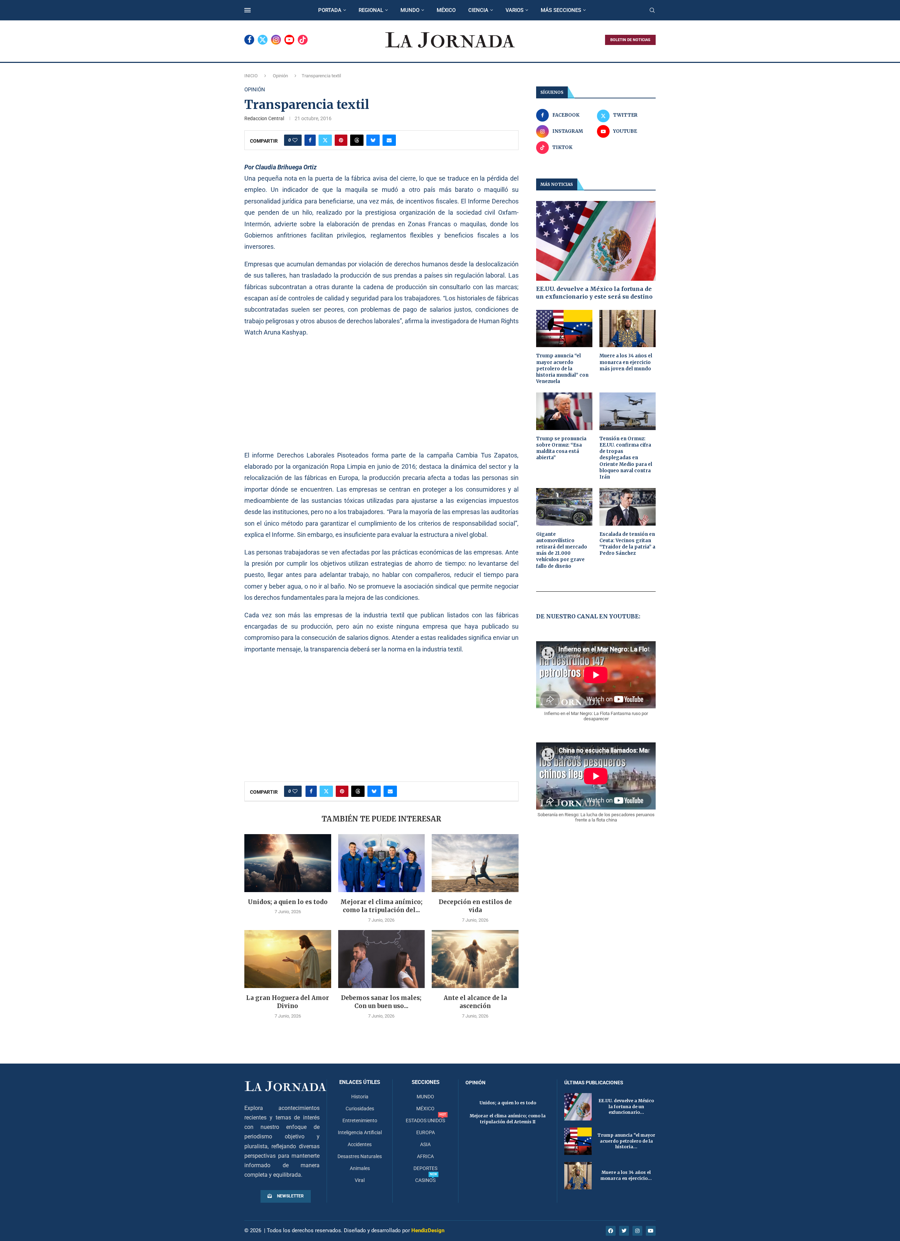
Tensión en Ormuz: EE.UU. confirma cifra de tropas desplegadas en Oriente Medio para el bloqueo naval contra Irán (625, 458)
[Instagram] (276, 40)
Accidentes (360, 1144)
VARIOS (514, 10)
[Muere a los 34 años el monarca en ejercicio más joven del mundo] (627, 328)
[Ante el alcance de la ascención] (475, 959)
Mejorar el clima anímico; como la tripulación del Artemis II (508, 1118)
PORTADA (329, 10)
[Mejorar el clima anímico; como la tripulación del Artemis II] (381, 863)
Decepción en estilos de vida (475, 906)
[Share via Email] (389, 140)
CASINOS (425, 1180)
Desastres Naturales (360, 1156)
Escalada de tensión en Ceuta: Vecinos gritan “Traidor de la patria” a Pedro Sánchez (627, 544)
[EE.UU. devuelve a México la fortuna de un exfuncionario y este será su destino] (596, 241)
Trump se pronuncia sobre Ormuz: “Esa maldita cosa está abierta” (561, 448)
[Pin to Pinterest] (341, 140)
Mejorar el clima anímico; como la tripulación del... (381, 906)
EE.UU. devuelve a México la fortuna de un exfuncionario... (626, 1106)
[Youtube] (289, 40)
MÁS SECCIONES (561, 10)
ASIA (425, 1144)
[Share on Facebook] (310, 140)
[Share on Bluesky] (373, 140)
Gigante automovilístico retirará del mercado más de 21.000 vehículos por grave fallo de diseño (561, 550)
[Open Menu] (247, 10)
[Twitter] (263, 40)
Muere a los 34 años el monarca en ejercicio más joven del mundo (625, 362)
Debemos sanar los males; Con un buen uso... (381, 1002)
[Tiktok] (303, 40)
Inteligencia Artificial (360, 1132)
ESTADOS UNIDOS (425, 1120)
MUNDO (409, 10)
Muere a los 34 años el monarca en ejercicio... (626, 1175)
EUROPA (425, 1132)
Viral (360, 1180)
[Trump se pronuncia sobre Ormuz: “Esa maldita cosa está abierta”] (564, 411)
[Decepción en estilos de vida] (475, 863)
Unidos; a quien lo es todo (288, 902)
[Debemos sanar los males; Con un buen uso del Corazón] (381, 959)
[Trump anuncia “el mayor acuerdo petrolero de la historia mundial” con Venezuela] (564, 328)
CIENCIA (478, 10)
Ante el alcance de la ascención (475, 1002)
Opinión (280, 75)
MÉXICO (446, 10)
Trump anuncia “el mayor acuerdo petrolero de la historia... (626, 1141)
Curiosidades (360, 1108)
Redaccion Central (264, 118)
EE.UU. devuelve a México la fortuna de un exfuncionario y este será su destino (594, 292)
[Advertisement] (381, 393)
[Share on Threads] (357, 140)
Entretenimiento (359, 1120)
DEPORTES (425, 1168)
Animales (360, 1168)
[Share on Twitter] (325, 140)
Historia (359, 1096)
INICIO (251, 75)
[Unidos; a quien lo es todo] (287, 863)
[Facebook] (249, 40)
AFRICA (425, 1156)
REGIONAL (371, 10)
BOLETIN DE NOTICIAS (630, 40)
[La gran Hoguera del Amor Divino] (287, 959)
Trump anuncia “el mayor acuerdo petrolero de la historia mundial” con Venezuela (562, 368)
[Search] (652, 10)
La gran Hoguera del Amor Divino (287, 1002)
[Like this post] (294, 140)
